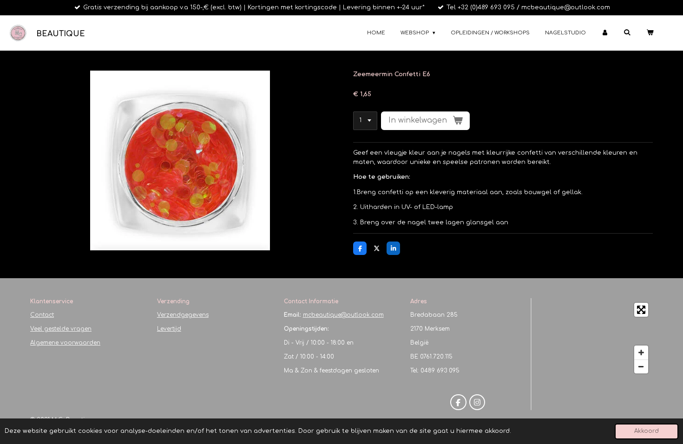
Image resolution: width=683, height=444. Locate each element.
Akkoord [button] (646, 431)
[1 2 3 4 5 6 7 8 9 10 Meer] (365, 121)
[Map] (595, 338)
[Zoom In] (641, 352)
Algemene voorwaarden (65, 343)
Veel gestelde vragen (61, 329)
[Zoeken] (627, 32)
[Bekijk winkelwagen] (649, 33)
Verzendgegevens (183, 315)
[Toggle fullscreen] (641, 310)
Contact (42, 315)
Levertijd (169, 329)
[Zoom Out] (641, 366)
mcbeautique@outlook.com (343, 315)
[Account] (604, 33)
